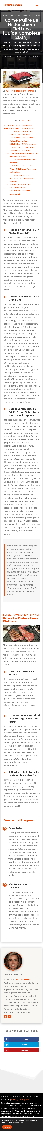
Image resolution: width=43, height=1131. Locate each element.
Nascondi (25, 120)
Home (6, 16)
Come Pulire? (18, 187)
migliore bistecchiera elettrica (20, 91)
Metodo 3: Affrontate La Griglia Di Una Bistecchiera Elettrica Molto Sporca (23, 147)
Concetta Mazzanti (23, 56)
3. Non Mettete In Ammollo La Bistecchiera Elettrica (21, 178)
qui (22, 1123)
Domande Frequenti (18, 184)
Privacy (14, 1099)
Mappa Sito (25, 1099)
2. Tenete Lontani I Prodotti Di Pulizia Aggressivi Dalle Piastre (23, 169)
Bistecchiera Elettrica (19, 16)
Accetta (7, 1127)
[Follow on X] (9, 1016)
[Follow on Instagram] (5, 1016)
